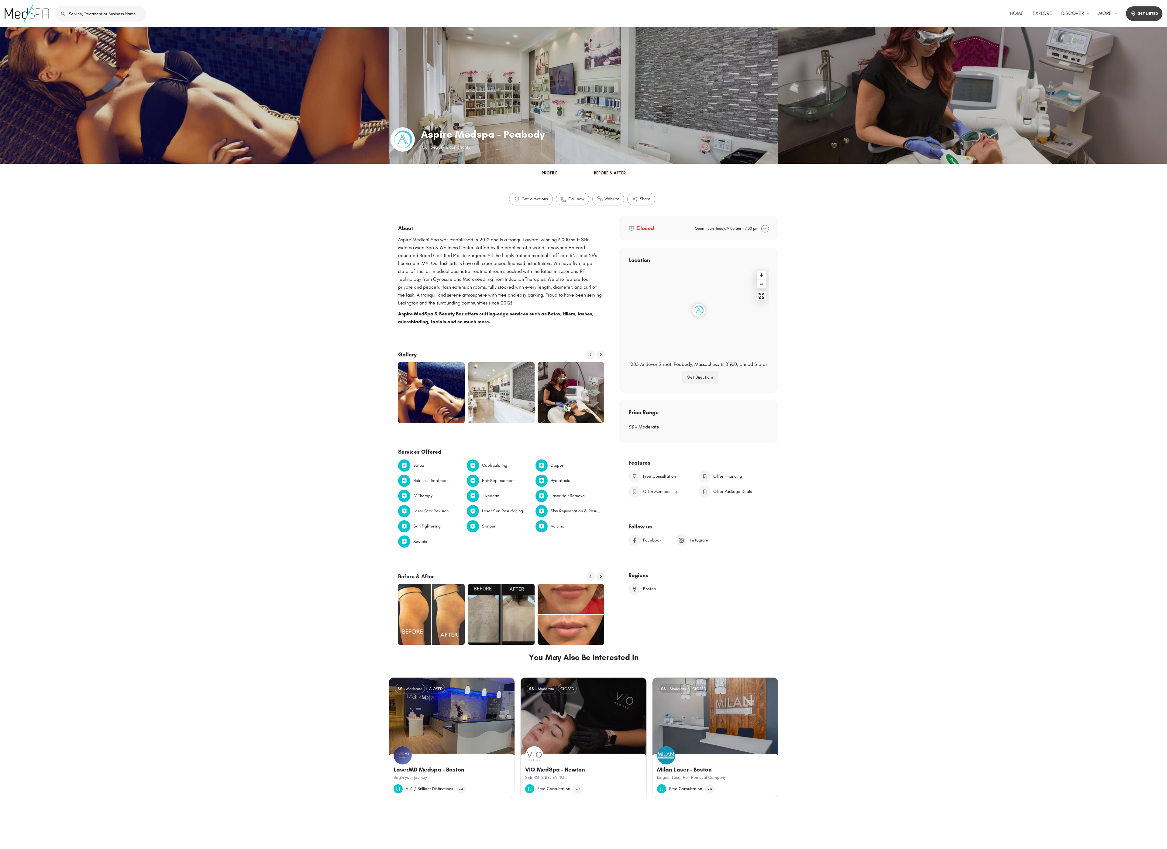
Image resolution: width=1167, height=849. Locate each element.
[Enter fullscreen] (761, 295)
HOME (1017, 13)
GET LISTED (1148, 13)
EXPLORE (1042, 13)
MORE (1105, 13)
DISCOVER (1072, 13)
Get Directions (700, 377)
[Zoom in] (761, 275)
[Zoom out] (761, 284)
